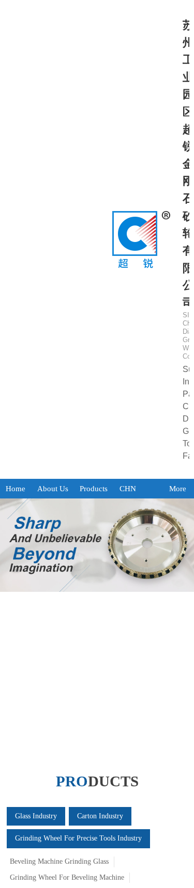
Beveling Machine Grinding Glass (59, 861)
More (177, 488)
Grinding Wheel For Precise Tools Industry (78, 838)
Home (15, 488)
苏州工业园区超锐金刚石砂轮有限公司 (186, 239)
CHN (128, 488)
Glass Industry (36, 816)
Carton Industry (100, 816)
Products (94, 488)
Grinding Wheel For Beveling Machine (67, 877)
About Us (52, 488)
